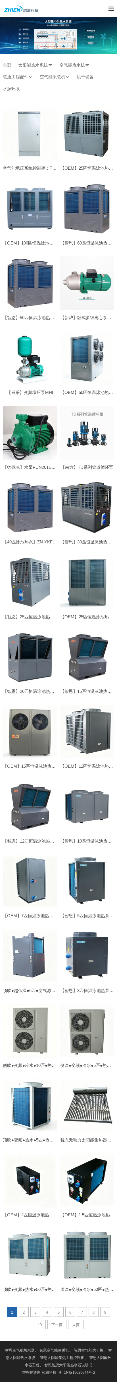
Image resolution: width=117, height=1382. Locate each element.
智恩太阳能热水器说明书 (72, 1365)
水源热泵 (11, 88)
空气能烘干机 (92, 1350)
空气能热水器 (23, 1350)
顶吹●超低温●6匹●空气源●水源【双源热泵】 (45, 990)
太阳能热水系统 (33, 65)
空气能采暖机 (52, 76)
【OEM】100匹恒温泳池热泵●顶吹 (36, 243)
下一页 (56, 1325)
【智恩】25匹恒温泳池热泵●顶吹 (34, 616)
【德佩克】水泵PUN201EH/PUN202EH (40, 467)
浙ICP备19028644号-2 (76, 1372)
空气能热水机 (72, 65)
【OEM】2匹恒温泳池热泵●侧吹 (33, 1214)
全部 (7, 65)
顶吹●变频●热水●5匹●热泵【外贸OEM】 (42, 1139)
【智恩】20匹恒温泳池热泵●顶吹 (34, 691)
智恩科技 (49, 1372)
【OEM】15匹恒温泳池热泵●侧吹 (35, 766)
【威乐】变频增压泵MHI (30, 392)
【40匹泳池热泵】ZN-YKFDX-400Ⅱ (37, 541)
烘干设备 (85, 76)
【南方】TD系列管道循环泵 (87, 467)
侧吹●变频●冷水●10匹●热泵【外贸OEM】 (43, 1065)
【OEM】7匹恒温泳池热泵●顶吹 (33, 915)
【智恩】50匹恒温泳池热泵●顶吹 (34, 317)
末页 (76, 1325)
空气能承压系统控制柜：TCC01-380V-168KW (46, 168)
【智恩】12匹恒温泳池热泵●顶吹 (34, 841)
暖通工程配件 (15, 76)
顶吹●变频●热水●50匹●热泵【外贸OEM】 (43, 1289)
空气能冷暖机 (58, 1350)
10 (40, 1325)
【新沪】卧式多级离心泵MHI (87, 317)
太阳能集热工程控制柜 (65, 1358)
